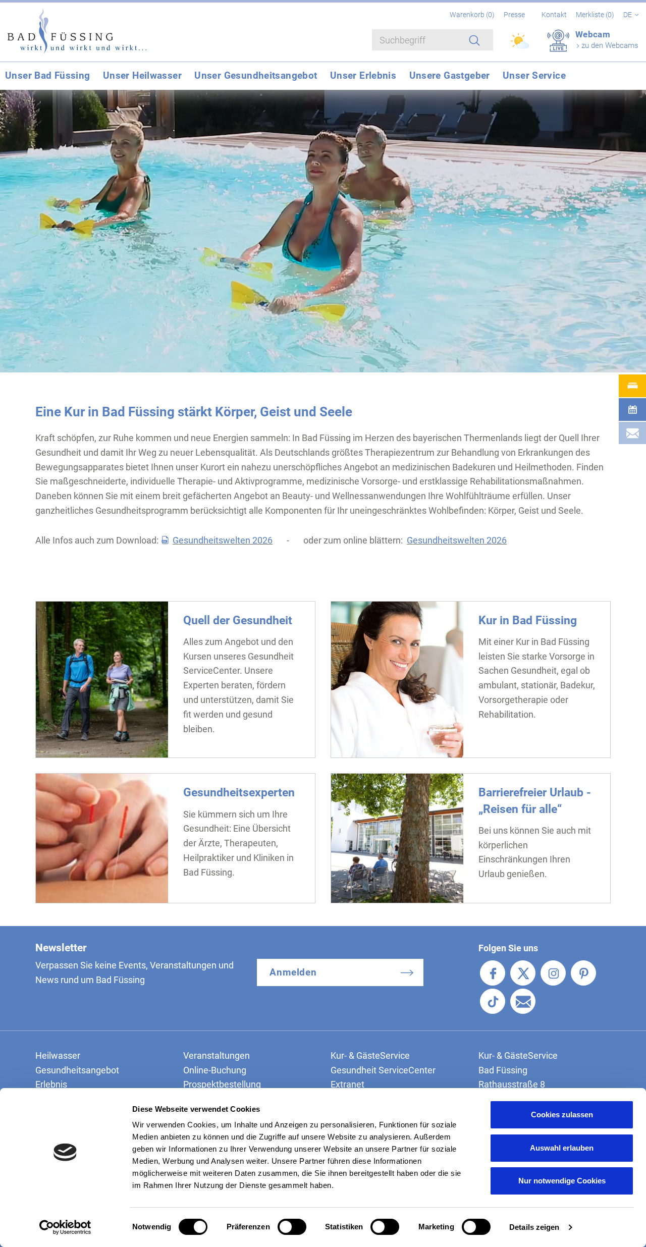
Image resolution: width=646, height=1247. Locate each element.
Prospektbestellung (222, 1084)
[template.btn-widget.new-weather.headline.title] (520, 45)
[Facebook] (492, 973)
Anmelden (293, 972)
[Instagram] (553, 973)
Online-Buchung (214, 1070)
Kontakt (554, 15)
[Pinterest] (583, 973)
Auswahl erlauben (562, 1148)
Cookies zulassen (562, 1114)
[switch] (292, 1227)
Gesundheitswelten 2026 (223, 540)
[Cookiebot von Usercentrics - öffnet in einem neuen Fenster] (65, 1227)
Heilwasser (57, 1055)
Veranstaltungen (216, 1055)
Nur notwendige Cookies (562, 1180)
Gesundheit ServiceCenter (383, 1070)
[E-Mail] (522, 1001)
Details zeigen (534, 1227)
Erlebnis (51, 1084)
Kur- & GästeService (370, 1055)
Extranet (347, 1084)
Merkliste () (596, 15)
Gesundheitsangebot (77, 1070)
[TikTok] (492, 1001)
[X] (522, 973)
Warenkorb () (473, 15)
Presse (514, 15)
